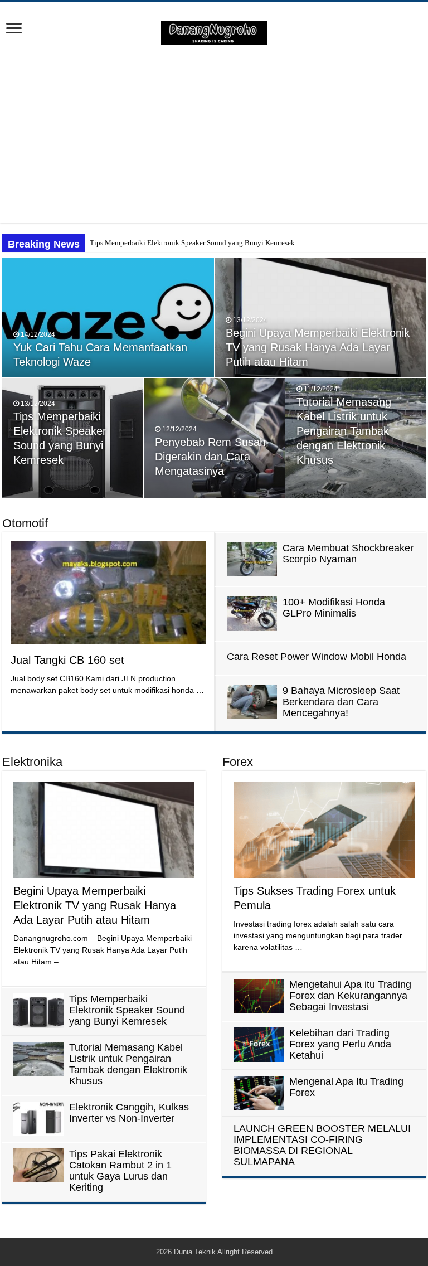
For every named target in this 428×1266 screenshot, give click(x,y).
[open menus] (14, 29)
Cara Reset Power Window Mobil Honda (316, 656)
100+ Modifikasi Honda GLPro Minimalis (334, 607)
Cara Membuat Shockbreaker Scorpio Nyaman (348, 553)
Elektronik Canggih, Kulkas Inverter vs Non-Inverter (129, 1113)
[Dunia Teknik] (214, 31)
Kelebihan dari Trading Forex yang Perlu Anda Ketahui (340, 1044)
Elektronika (32, 762)
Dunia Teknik (195, 1252)
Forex (237, 762)
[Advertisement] (214, 134)
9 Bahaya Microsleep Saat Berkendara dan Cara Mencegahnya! (341, 702)
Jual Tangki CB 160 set (67, 660)
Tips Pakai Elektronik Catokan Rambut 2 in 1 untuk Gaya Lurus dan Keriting (120, 1170)
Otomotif (25, 523)
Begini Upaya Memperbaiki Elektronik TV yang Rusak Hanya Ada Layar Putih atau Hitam (318, 347)
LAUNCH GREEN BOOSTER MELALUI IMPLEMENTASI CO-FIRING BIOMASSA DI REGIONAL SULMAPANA (322, 1145)
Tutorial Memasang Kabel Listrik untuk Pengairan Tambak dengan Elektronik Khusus (343, 431)
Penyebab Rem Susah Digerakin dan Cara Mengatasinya (210, 456)
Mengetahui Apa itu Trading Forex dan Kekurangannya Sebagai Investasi (350, 995)
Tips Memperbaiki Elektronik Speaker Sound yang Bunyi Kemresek (192, 243)
